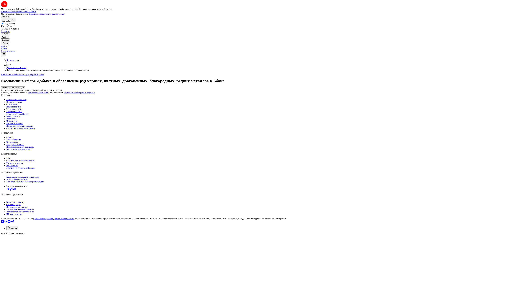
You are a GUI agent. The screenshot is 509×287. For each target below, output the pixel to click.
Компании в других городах (13, 88)
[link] (5, 40)
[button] (4, 46)
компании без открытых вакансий (79, 93)
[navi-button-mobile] (3, 54)
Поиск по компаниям (10, 74)
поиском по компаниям (38, 93)
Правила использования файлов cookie (46, 14)
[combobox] (12, 228)
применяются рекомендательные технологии (53, 219)
